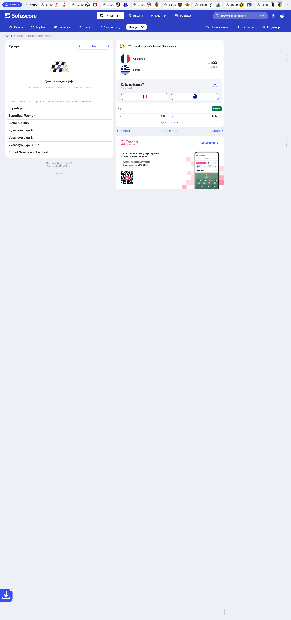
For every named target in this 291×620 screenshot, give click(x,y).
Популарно (14, 4)
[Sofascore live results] (21, 16)
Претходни (125, 130)
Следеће (216, 130)
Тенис (86, 27)
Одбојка (134, 27)
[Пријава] (282, 15)
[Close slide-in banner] (12, 589)
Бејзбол (41, 27)
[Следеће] (287, 5)
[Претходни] (27, 5)
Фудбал (18, 27)
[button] (163, 131)
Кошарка (64, 27)
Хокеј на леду (112, 27)
